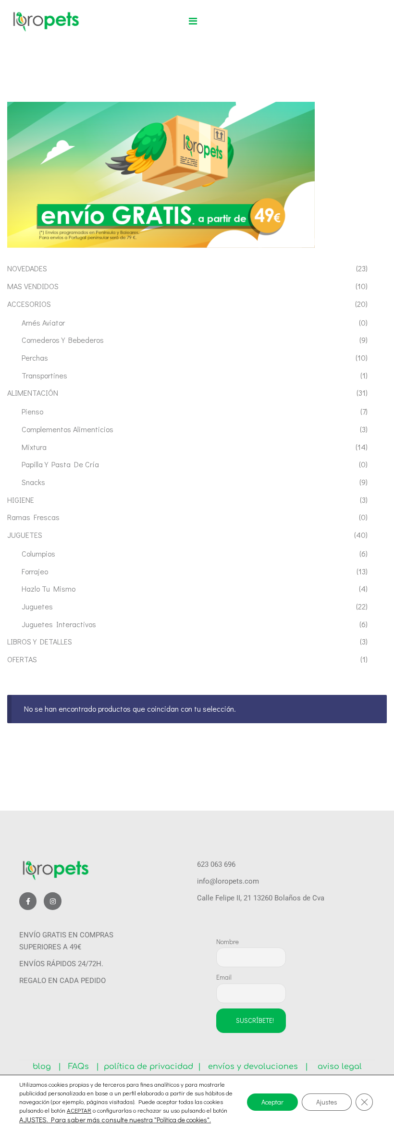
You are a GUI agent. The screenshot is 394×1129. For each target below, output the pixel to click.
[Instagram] (52, 901)
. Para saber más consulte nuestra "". (129, 1120)
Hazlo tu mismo (48, 588)
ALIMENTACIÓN (32, 393)
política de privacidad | (150, 1066)
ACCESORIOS (29, 304)
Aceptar (272, 1101)
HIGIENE (20, 500)
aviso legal (336, 1066)
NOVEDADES (27, 268)
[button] (193, 21)
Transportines (44, 375)
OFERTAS (22, 659)
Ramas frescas (33, 517)
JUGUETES (24, 535)
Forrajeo (35, 571)
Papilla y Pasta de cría (60, 464)
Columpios (38, 553)
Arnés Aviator (43, 322)
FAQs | (83, 1066)
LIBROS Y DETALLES (39, 641)
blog (45, 1066)
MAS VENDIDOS (33, 286)
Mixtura (34, 447)
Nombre (227, 941)
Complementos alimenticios (67, 429)
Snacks (33, 482)
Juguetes (37, 606)
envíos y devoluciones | (255, 1066)
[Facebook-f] (28, 901)
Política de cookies (182, 1119)
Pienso (32, 411)
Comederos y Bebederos (63, 340)
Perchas (35, 357)
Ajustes (326, 1101)
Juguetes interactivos (59, 624)
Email (224, 977)
